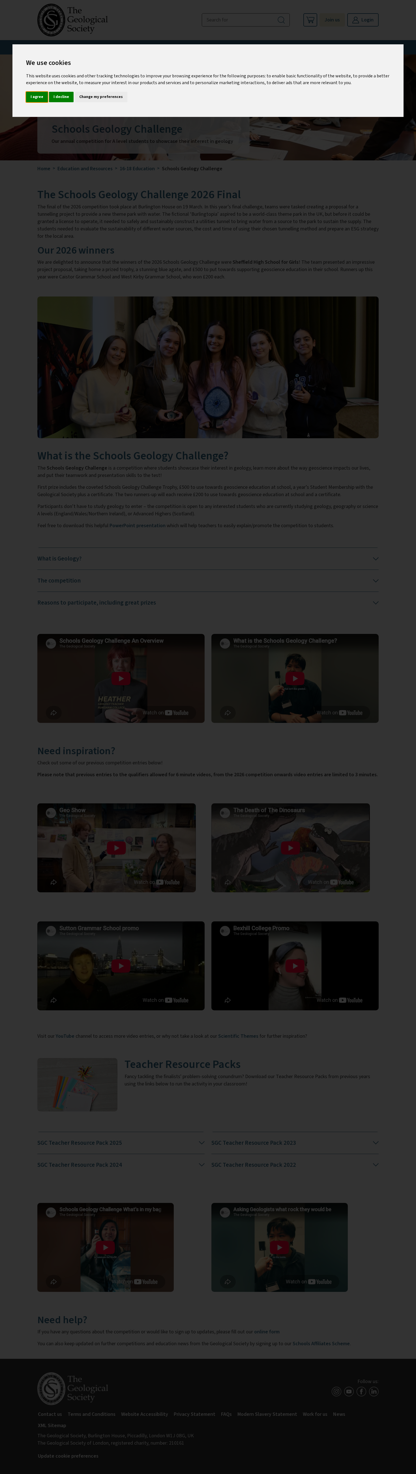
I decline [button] (61, 97)
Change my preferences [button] (101, 97)
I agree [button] (37, 97)
